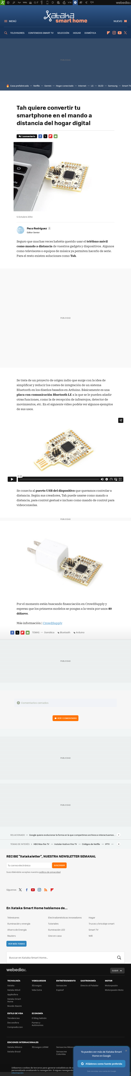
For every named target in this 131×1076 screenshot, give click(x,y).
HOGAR (77, 32)
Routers (11, 935)
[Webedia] (16, 970)
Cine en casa (55, 935)
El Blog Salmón (39, 1018)
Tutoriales (53, 923)
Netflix (36, 85)
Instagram (114, 33)
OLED (100, 85)
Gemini (47, 85)
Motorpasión (111, 985)
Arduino (80, 632)
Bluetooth (65, 632)
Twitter (125, 33)
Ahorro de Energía (17, 929)
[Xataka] (2, 2)
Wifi (91, 935)
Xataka (10, 985)
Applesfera (12, 994)
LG (92, 85)
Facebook (40, 136)
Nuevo (118, 21)
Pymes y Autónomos (37, 1024)
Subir (115, 970)
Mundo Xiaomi (14, 1005)
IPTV (107, 844)
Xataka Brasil (13, 1051)
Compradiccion (15, 1026)
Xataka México (14, 1046)
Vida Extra (37, 989)
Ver (67, 718)
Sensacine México (65, 1046)
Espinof (60, 989)
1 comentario (28, 136)
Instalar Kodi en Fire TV (65, 844)
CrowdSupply (52, 623)
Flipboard (108, 33)
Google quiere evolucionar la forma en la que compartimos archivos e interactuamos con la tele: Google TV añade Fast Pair (72, 835)
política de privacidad (50, 872)
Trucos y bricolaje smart (101, 923)
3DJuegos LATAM (40, 1046)
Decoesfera (13, 1022)
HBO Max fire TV (42, 844)
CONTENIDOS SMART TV (41, 32)
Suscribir (59, 865)
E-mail (56, 136)
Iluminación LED (56, 929)
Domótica (49, 632)
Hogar (92, 917)
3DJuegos (37, 985)
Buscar (119, 958)
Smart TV (126, 85)
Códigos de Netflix (91, 844)
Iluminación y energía (18, 923)
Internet (82, 85)
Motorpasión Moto (114, 989)
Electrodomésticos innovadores (65, 917)
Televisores (13, 917)
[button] (38, 228)
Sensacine (61, 985)
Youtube (120, 33)
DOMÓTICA (90, 32)
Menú (12, 21)
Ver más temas (16, 943)
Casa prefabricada (19, 85)
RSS (45, 889)
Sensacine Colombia (61, 1053)
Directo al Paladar (89, 985)
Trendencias (13, 1018)
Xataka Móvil (13, 989)
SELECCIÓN (63, 32)
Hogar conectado (64, 85)
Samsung (112, 85)
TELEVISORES (17, 32)
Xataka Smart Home (65, 16)
